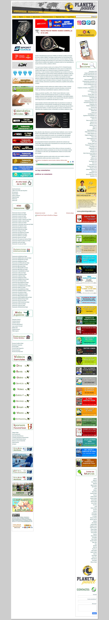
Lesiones (92, 117)
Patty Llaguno (15, 330)
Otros (94, 127)
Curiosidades (91, 91)
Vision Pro (94, 557)
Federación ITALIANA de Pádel (19, 292)
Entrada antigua (70, 213)
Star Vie (95, 547)
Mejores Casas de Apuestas (18, 440)
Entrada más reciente (40, 213)
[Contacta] (93, 24)
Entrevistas (92, 97)
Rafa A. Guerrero (24, 517)
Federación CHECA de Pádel (19, 272)
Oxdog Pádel (94, 524)
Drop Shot (94, 491)
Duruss (95, 495)
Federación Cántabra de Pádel (19, 217)
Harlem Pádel (93, 498)
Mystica (95, 521)
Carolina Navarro (16, 321)
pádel (94, 128)
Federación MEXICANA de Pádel (20, 295)
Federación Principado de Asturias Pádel (21, 239)
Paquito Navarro (16, 329)
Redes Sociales (36, 16)
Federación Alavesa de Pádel (19, 212)
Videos (93, 171)
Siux (96, 544)
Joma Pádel (94, 503)
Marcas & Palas (52, 160)
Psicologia (92, 146)
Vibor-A (95, 553)
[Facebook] (84, 24)
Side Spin (94, 542)
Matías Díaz (15, 327)
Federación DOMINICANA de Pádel (20, 279)
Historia (93, 110)
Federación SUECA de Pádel (19, 303)
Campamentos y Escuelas (89, 81)
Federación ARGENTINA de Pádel (20, 259)
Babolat (95, 483)
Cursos (93, 92)
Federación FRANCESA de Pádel (20, 284)
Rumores (92, 151)
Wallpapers (92, 172)
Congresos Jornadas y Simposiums (86, 87)
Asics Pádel (94, 481)
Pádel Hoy (14, 198)
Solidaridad (92, 154)
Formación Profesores (89, 102)
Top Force (94, 548)
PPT (93, 141)
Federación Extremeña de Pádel (19, 229)
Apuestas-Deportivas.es (17, 435)
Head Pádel (94, 499)
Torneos (91, 167)
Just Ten (95, 504)
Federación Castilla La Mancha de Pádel (21, 219)
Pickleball (93, 140)
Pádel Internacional (89, 131)
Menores (92, 123)
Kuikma (95, 511)
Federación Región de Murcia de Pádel (21, 240)
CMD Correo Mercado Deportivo (19, 190)
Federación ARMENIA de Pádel (19, 261)
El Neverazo (15, 192)
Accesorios (91, 71)
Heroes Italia (94, 501)
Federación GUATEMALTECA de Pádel (21, 285)
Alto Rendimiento (16, 189)
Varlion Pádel (94, 552)
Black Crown (94, 485)
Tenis (93, 162)
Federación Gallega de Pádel (19, 230)
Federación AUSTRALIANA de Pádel (20, 263)
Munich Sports (93, 519)
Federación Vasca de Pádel (18, 242)
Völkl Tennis (94, 558)
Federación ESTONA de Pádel (19, 280)
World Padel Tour (90, 174)
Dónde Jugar (91, 94)
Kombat (95, 509)
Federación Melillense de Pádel (19, 235)
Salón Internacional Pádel (89, 153)
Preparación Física (89, 145)
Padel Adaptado (91, 130)
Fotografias (92, 104)
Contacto (28, 16)
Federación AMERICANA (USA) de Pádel (21, 258)
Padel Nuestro (15, 442)
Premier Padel (91, 143)
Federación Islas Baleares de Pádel (20, 232)
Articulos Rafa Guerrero (89, 74)
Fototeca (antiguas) (90, 105)
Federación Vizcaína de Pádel (19, 243)
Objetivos (21, 16)
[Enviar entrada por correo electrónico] (36, 161)
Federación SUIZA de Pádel (18, 305)
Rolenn (95, 534)
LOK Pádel (94, 513)
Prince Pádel (94, 531)
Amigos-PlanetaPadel (89, 73)
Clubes (92, 86)
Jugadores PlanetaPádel (89, 115)
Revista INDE (15, 346)
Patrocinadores (90, 138)
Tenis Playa (92, 164)
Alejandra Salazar (16, 319)
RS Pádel (94, 537)
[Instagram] (79, 24)
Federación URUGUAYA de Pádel (20, 307)
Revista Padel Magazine (18, 348)
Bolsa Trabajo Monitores (89, 76)
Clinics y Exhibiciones (89, 84)
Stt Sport (14, 444)
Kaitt (96, 506)
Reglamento (92, 148)
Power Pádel (94, 529)
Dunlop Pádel (93, 493)
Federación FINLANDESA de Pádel (20, 282)
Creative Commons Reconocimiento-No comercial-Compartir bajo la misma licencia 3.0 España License (22, 519)
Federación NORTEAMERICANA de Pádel (22, 297)
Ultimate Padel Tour (90, 169)
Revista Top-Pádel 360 (17, 351)
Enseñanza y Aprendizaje (88, 95)
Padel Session (93, 527)
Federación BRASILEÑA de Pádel (20, 267)
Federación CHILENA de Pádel (19, 274)
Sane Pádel (94, 539)
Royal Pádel (94, 535)
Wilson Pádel (94, 562)
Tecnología (91, 161)
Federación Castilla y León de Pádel (20, 221)
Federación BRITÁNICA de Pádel (20, 269)
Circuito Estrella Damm (89, 82)
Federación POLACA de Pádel (19, 300)
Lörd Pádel (94, 514)
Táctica (92, 158)
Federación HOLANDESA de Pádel (20, 289)
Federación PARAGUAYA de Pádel (20, 298)
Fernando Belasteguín (17, 324)
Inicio (14, 16)
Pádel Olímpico (91, 133)
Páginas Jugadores (89, 135)
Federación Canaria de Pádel (19, 216)
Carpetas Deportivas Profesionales (20, 437)
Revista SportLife (16, 350)
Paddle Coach (93, 526)
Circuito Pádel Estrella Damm (19, 439)
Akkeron (95, 480)
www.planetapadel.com (26, 521)
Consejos (92, 89)
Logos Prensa (70, 16)
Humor (93, 112)
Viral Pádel (94, 555)
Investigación (45, 160)
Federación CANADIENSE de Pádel (20, 271)
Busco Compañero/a (89, 79)
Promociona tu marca (48, 16)
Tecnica (92, 159)
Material (58, 160)
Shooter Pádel (93, 540)
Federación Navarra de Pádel (19, 237)
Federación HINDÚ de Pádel (19, 287)
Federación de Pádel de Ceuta (19, 225)
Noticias (62, 160)
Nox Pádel (94, 522)
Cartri (95, 488)
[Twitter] (88, 24)
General (93, 107)
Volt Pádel (94, 560)
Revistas (93, 149)
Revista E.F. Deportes (17, 345)
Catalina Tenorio (16, 322)
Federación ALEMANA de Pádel (19, 256)
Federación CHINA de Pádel (18, 276)
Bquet (93, 77)
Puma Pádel (94, 532)
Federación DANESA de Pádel (19, 277)
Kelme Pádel (94, 508)
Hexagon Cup (92, 109)
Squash (93, 156)
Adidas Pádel (15, 432)
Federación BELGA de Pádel (19, 266)
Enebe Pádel (94, 496)
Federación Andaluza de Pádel (19, 214)
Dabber (95, 490)
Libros (93, 118)
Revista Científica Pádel (17, 343)
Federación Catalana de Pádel (19, 222)
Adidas (95, 478)
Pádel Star (14, 200)
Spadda (95, 545)
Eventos (91, 99)
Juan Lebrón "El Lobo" (17, 326)
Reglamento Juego (60, 16)
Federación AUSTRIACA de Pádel (20, 264)
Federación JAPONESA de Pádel (20, 294)
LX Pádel (94, 516)
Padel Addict (15, 193)
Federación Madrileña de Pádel (19, 234)
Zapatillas (92, 176)
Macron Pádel (93, 517)
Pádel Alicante (15, 197)
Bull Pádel (94, 486)
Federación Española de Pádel (19, 227)
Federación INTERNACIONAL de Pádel (21, 290)
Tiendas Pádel (90, 166)
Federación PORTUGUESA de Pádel (20, 302)
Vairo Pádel (94, 550)
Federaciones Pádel (89, 100)
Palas (65, 160)
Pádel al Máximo (16, 195)
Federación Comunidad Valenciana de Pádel (22, 224)
